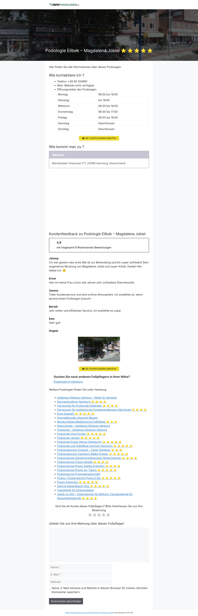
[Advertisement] (99, 32)
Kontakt (111, 613)
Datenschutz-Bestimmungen (75, 613)
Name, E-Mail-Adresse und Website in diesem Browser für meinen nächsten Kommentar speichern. (99, 590)
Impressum (104, 613)
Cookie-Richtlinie (93, 613)
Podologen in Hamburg (68, 381)
